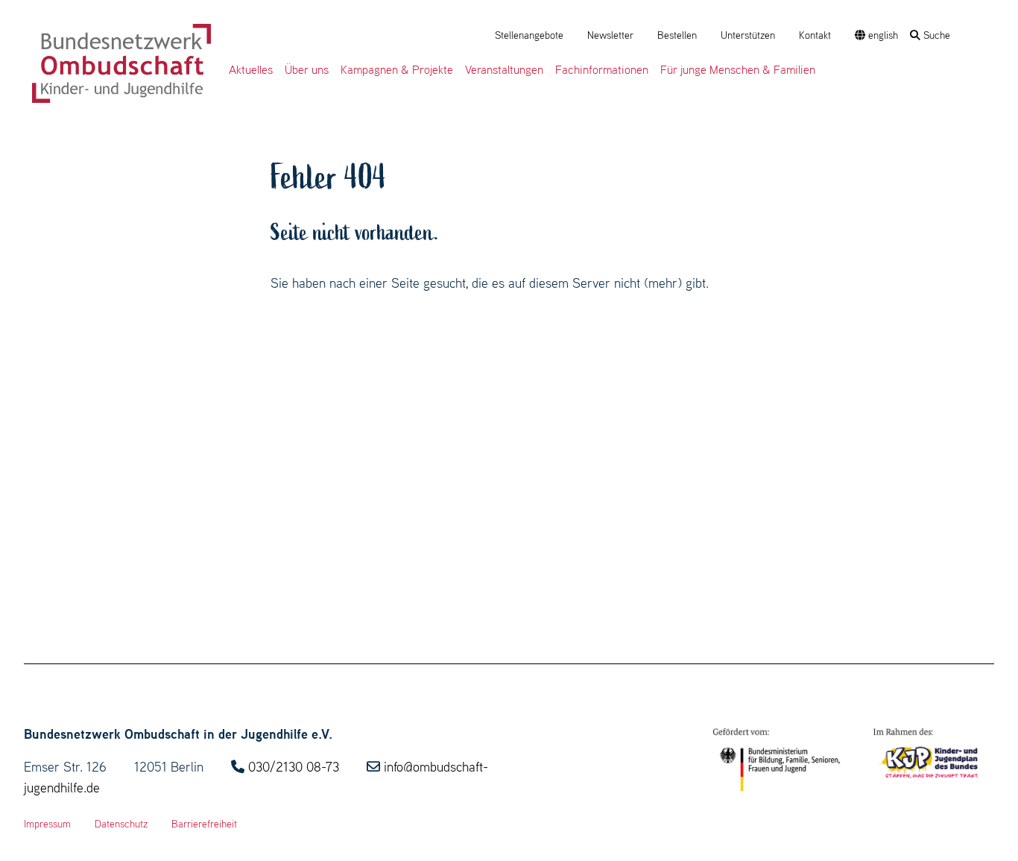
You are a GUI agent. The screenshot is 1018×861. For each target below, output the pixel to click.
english (881, 35)
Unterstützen (748, 35)
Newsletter (610, 35)
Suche (935, 35)
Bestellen (677, 35)
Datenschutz (121, 823)
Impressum (47, 823)
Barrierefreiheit (204, 823)
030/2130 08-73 (293, 766)
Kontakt (815, 35)
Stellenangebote (529, 35)
